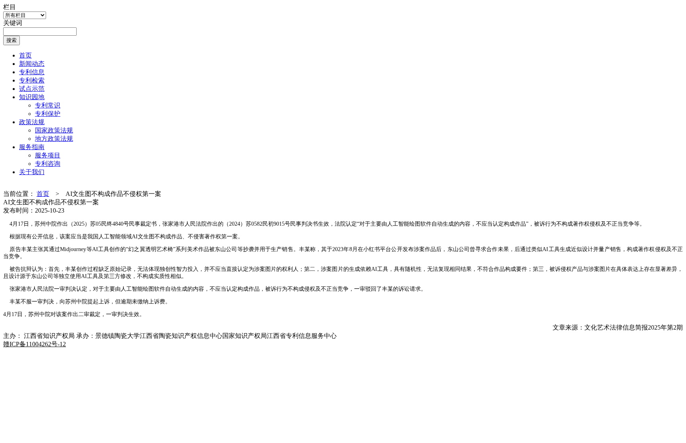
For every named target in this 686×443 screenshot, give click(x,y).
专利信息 (31, 72)
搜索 (11, 40)
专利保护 (47, 113)
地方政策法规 (54, 138)
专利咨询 (47, 163)
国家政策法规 (54, 130)
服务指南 (31, 147)
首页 (25, 55)
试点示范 (31, 88)
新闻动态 (31, 63)
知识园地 (31, 97)
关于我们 (31, 172)
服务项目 (47, 155)
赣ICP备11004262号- (34, 344)
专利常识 (47, 105)
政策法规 (31, 122)
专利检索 (31, 80)
